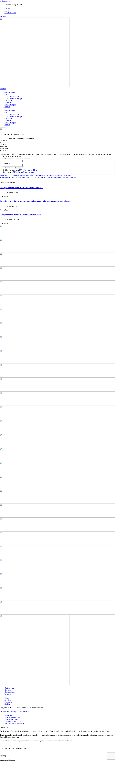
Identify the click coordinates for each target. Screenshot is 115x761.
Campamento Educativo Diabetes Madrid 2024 (20, 215)
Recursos (7, 103)
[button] (57, 140)
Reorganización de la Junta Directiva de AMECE (21, 188)
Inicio (2, 138)
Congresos (8, 101)
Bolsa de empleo (10, 105)
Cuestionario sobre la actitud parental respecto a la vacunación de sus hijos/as (35, 201)
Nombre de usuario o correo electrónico (16, 159)
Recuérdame (8, 168)
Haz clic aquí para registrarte (24, 172)
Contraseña (6, 163)
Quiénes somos (9, 92)
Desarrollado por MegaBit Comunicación (14, 712)
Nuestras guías (14, 96)
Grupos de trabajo (15, 99)
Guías (6, 94)
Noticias (7, 107)
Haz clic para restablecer (29, 170)
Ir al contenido (5, 1)
